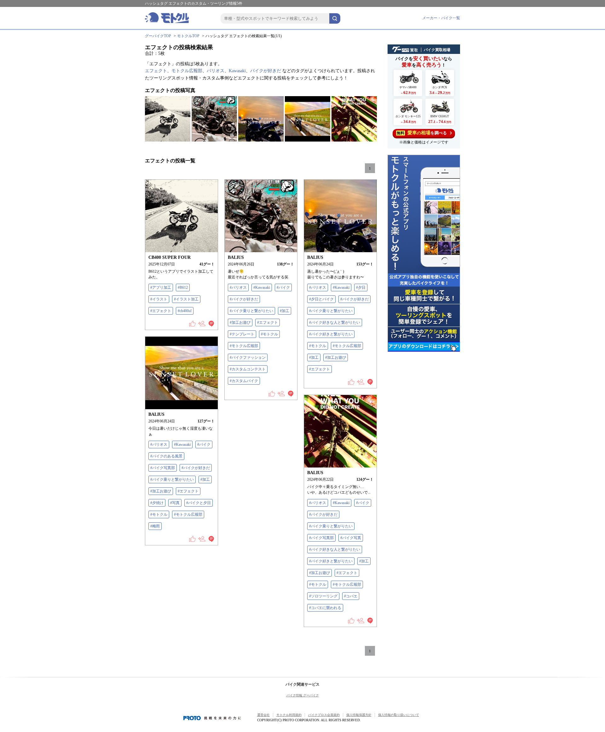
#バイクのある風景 (166, 456)
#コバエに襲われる (325, 608)
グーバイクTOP (158, 36)
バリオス (215, 70)
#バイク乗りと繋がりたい (251, 311)
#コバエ (350, 596)
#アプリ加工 (160, 287)
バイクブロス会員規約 (324, 715)
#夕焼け (157, 503)
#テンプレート (242, 334)
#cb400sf (185, 311)
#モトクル (269, 334)
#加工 (284, 311)
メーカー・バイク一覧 (441, 18)
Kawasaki (237, 70)
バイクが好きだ (265, 70)
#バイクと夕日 (198, 503)
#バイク (283, 287)
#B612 (183, 287)
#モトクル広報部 (244, 346)
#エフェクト (160, 311)
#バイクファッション (248, 357)
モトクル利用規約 (289, 715)
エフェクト (156, 70)
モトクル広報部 (186, 70)
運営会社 (263, 715)
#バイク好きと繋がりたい (331, 334)
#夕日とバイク (321, 299)
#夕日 (361, 287)
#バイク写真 (350, 538)
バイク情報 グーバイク (302, 695)
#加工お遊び (240, 322)
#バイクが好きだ (244, 299)
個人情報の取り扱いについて (398, 715)
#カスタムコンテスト (248, 369)
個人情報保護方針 (359, 715)
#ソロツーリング (323, 596)
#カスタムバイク (244, 381)
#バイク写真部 (162, 468)
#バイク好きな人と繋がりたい (334, 322)
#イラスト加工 (186, 299)
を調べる (422, 132)
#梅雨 (155, 526)
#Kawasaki (261, 287)
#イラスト (158, 299)
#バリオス (238, 287)
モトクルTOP (188, 36)
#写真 (175, 503)
